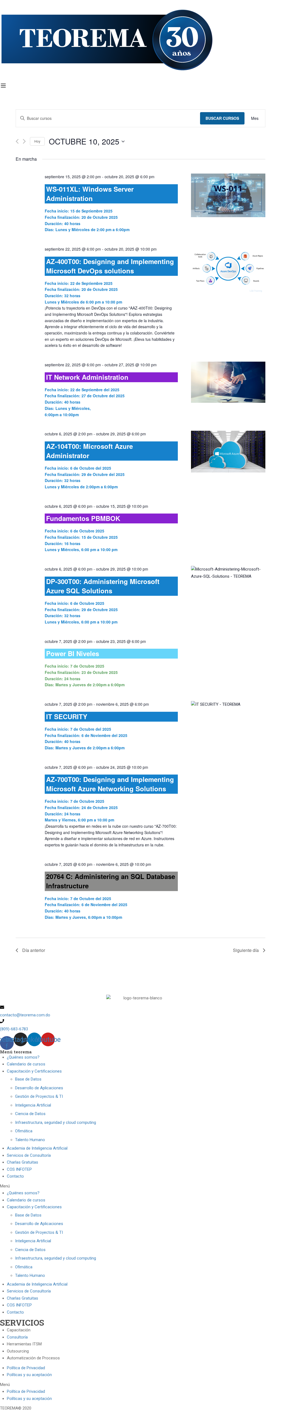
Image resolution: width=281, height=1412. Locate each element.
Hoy (37, 141)
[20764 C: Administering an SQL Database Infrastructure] (228, 864)
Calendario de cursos (26, 1064)
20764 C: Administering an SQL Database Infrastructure (110, 881)
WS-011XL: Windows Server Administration (90, 193)
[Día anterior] (17, 141)
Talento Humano (30, 1139)
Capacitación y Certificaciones (34, 1071)
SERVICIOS (22, 1322)
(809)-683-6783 (14, 1029)
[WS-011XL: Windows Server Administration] (228, 195)
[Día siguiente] (24, 141)
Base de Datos (28, 1079)
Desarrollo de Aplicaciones (39, 1087)
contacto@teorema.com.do (25, 1015)
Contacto (15, 1176)
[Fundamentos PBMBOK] (228, 506)
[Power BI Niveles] (228, 641)
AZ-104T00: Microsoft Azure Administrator (89, 450)
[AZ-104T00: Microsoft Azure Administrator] (228, 452)
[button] (140, 1186)
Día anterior (33, 950)
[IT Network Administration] (228, 382)
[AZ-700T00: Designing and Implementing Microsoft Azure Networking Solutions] (228, 767)
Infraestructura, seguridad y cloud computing (55, 1122)
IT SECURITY (66, 716)
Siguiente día (246, 950)
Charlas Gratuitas (22, 1162)
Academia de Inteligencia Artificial (37, 1148)
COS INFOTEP (19, 1169)
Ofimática (23, 1131)
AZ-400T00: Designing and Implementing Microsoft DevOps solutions (110, 266)
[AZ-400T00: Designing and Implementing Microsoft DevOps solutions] (228, 271)
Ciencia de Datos (30, 1113)
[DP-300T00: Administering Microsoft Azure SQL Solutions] (228, 573)
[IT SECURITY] (228, 704)
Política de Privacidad (26, 1367)
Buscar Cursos (222, 118)
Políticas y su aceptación (29, 1374)
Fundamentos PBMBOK (83, 518)
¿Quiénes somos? (23, 1057)
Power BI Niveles (72, 653)
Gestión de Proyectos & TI (39, 1096)
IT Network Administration (87, 377)
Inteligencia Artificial (33, 1105)
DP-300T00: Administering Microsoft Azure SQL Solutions (102, 586)
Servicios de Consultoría (29, 1155)
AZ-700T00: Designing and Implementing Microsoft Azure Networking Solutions (110, 784)
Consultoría (17, 1337)
